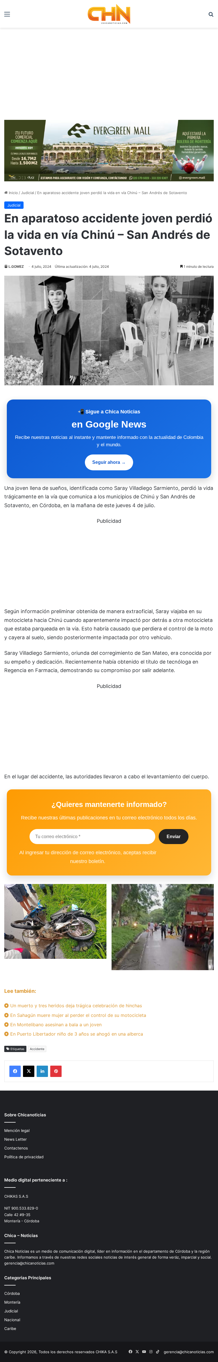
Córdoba (12, 1293)
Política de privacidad (23, 1157)
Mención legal (17, 1130)
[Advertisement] (109, 76)
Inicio (13, 192)
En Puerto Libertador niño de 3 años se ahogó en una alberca (76, 1034)
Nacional (12, 1320)
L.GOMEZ (16, 266)
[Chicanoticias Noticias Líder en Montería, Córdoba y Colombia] (109, 14)
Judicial (27, 192)
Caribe (10, 1328)
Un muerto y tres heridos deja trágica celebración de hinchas (75, 1005)
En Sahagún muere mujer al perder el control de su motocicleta (77, 1015)
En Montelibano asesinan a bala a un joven (55, 1024)
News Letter (15, 1139)
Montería (12, 1302)
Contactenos (16, 1148)
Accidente (37, 1049)
